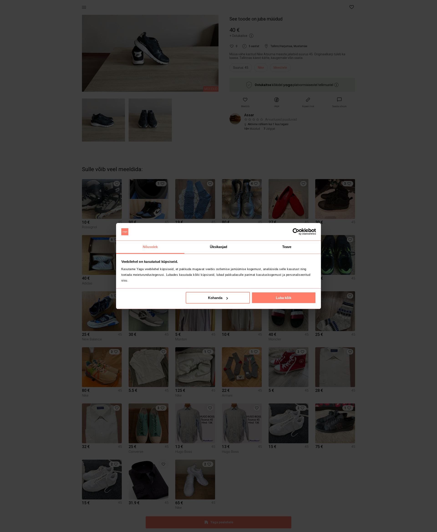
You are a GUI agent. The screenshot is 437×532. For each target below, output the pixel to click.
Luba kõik (283, 298)
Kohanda (215, 298)
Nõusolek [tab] (150, 247)
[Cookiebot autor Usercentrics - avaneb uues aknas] (296, 231)
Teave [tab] (287, 247)
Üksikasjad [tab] (218, 247)
